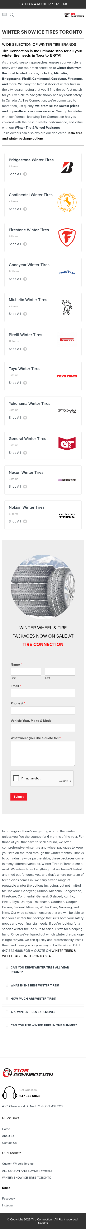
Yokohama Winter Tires (29, 403)
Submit (19, 796)
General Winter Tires (27, 438)
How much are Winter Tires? (34, 998)
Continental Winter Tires (31, 194)
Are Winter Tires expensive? (33, 1012)
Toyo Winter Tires (24, 368)
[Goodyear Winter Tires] (67, 272)
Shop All (15, 174)
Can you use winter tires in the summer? (44, 1025)
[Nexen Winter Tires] (67, 480)
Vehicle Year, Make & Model (32, 721)
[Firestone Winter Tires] (67, 237)
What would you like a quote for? (36, 738)
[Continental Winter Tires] (67, 202)
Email (16, 686)
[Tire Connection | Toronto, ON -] (74, 15)
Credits (43, 1223)
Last (47, 678)
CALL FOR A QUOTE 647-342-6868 (43, 4)
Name (16, 664)
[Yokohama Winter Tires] (67, 411)
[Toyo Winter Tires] (67, 376)
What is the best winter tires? (35, 985)
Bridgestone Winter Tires (31, 160)
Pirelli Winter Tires (25, 334)
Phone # (18, 703)
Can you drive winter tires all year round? (40, 970)
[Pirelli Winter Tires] (67, 339)
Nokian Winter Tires (26, 507)
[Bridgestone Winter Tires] (67, 167)
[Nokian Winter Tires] (67, 515)
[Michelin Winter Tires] (67, 307)
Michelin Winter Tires (28, 299)
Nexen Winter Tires (26, 472)
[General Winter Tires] (67, 443)
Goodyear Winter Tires (29, 264)
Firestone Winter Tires (29, 229)
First (13, 678)
